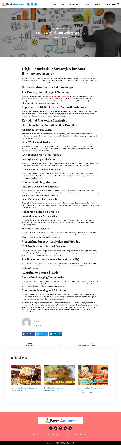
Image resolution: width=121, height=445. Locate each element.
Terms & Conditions (82, 435)
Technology (97, 4)
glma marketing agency (60, 96)
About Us (35, 435)
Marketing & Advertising (60, 28)
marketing (46, 232)
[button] (28, 334)
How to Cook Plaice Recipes (54, 388)
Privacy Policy (56, 435)
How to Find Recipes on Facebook (24, 388)
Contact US (45, 435)
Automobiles (73, 4)
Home (54, 4)
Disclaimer (68, 435)
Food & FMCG (110, 4)
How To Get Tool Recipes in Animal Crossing (91, 389)
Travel (63, 4)
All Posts (38, 325)
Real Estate (85, 4)
